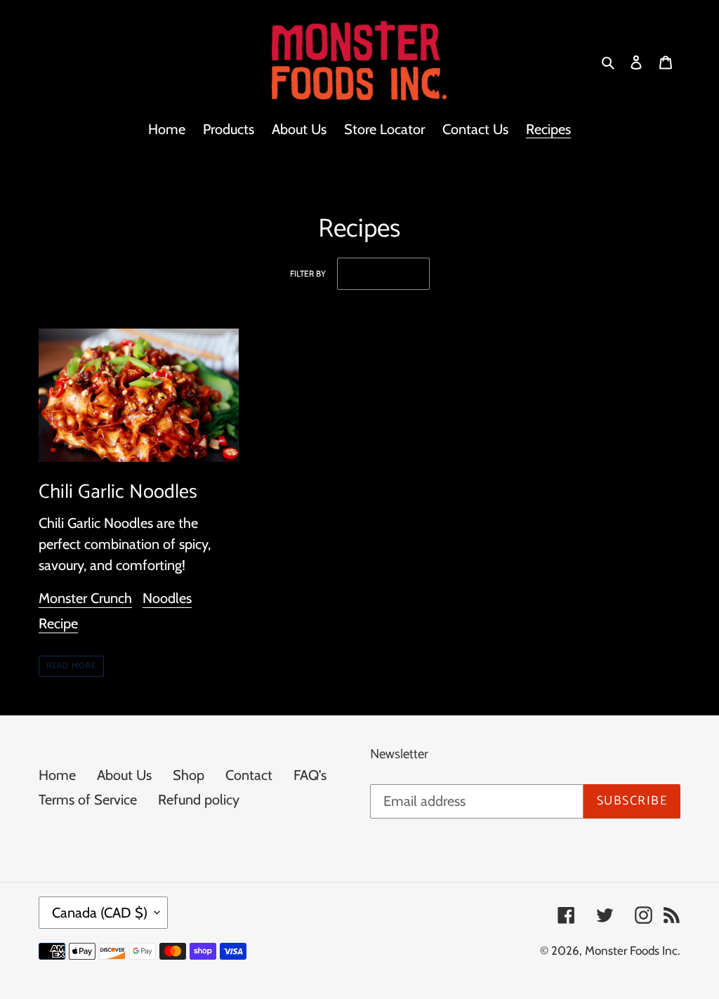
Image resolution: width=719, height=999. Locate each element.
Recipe (58, 623)
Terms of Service (88, 799)
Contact (248, 775)
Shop (188, 775)
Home (57, 775)
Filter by (308, 273)
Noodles (167, 598)
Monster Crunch (85, 598)
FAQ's (309, 775)
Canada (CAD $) (99, 912)
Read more (71, 666)
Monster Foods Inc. (632, 951)
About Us (124, 775)
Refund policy (198, 799)
